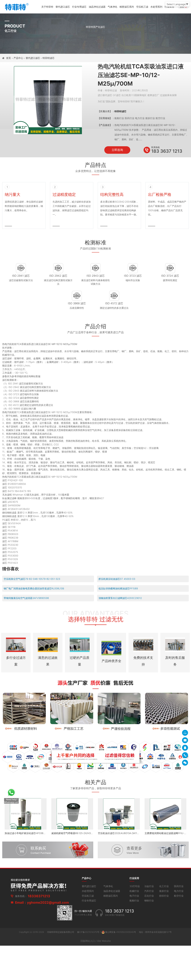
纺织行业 (164, 895)
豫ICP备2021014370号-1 (89, 932)
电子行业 (134, 895)
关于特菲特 (47, 6)
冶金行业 (149, 886)
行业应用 (169, 6)
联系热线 (155, 147)
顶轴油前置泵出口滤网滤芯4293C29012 (120, 598)
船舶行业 (134, 900)
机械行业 (134, 890)
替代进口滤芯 (63, 6)
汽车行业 (149, 890)
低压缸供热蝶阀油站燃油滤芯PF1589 (118, 588)
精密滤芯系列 (127, 6)
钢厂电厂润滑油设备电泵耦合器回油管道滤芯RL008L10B (34, 588)
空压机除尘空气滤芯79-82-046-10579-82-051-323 (32, 578)
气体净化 (112, 6)
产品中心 (18, 57)
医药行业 (179, 886)
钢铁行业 (149, 900)
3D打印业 (135, 886)
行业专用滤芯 (79, 6)
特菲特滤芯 (48, 57)
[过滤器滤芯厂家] (16, 6)
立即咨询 (117, 150)
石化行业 (149, 895)
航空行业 (179, 895)
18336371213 (39, 896)
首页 (9, 57)
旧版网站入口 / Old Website (95, 940)
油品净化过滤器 (97, 6)
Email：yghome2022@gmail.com (42, 902)
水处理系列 (156, 6)
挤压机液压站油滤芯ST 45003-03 (116, 578)
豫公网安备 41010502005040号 (121, 932)
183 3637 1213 (166, 151)
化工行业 (164, 886)
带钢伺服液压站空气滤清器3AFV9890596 (26, 598)
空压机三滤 (142, 6)
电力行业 (179, 890)
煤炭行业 (164, 890)
